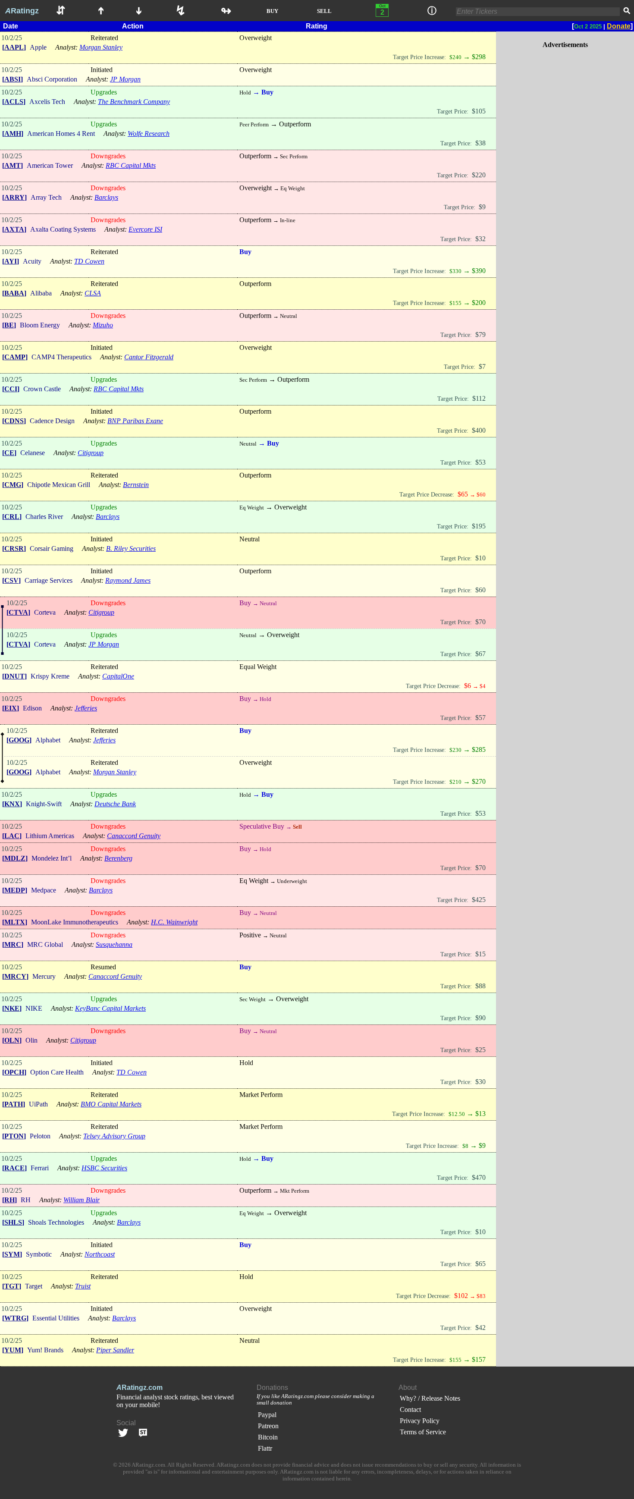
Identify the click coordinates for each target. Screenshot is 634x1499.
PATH (13, 1104)
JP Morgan (125, 79)
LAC (11, 835)
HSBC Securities (104, 1168)
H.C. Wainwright (174, 922)
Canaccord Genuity (133, 835)
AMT (12, 165)
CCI (10, 389)
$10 (480, 558)
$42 (480, 1327)
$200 (479, 302)
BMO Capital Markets (111, 1104)
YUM (12, 1350)
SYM (12, 1254)
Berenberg (118, 858)
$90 (480, 1017)
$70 (480, 621)
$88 (480, 986)
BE (9, 325)
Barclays (106, 197)
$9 (482, 207)
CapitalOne (118, 676)
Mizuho (103, 325)
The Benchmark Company (134, 101)
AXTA (14, 229)
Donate (619, 26)
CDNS (14, 420)
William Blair (81, 1200)
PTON (14, 1136)
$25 (480, 1049)
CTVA (18, 612)
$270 (479, 781)
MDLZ (14, 858)
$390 (479, 270)
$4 (483, 686)
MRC (12, 944)
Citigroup (91, 452)
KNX (12, 804)
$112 (479, 398)
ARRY (14, 197)
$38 (480, 143)
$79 (480, 334)
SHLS (13, 1222)
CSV (11, 580)
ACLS (13, 101)
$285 (479, 749)
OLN (11, 1040)
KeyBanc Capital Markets (110, 1008)
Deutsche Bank (115, 804)
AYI (10, 261)
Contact (410, 1409)
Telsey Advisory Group (114, 1136)
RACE (14, 1168)
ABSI (12, 79)
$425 (479, 899)
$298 (479, 56)
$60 (481, 494)
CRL (11, 516)
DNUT (14, 676)
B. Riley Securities (131, 548)
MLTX (14, 922)
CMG (12, 484)
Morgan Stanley (100, 47)
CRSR (14, 548)
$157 (479, 1359)
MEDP (14, 890)
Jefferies (86, 708)
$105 (479, 111)
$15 (480, 954)
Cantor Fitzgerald (148, 357)
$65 (480, 1263)
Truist (83, 1286)
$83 (481, 1296)
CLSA (93, 293)
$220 (479, 175)
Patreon (268, 1426)
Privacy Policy (419, 1420)
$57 (480, 717)
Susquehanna (114, 944)
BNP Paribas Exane (135, 420)
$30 (480, 1081)
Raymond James (128, 580)
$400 (479, 430)
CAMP (14, 357)
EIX (10, 708)
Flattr (265, 1448)
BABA (14, 293)
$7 (482, 366)
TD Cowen (89, 261)
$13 (480, 1113)
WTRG (15, 1318)
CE (9, 452)
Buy (266, 92)
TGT (11, 1286)
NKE (11, 1008)
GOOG (19, 740)
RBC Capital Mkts (131, 165)
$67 (480, 653)
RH (9, 1200)
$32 (480, 238)
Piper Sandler (115, 1350)
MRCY (15, 976)
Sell (297, 826)
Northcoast (100, 1254)
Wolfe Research (148, 133)
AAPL (14, 47)
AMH (12, 133)
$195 (479, 526)
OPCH (14, 1072)
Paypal (267, 1414)
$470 (479, 1177)
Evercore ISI (145, 229)
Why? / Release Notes (430, 1398)
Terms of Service (423, 1432)
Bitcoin (268, 1437)
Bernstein (136, 484)
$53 (480, 462)
